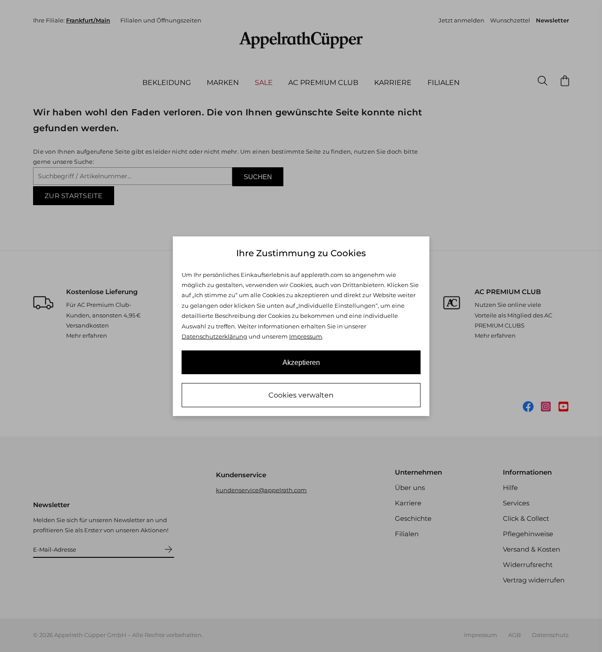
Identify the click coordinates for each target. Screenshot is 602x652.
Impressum (305, 336)
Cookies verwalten (301, 395)
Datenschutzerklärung (214, 336)
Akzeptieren (301, 362)
